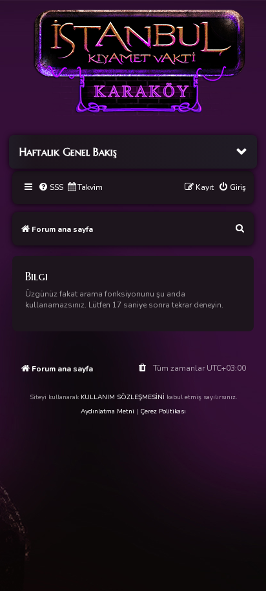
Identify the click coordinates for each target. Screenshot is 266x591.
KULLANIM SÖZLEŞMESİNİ (123, 397)
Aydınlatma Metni (107, 411)
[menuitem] (50, 187)
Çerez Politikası (163, 411)
